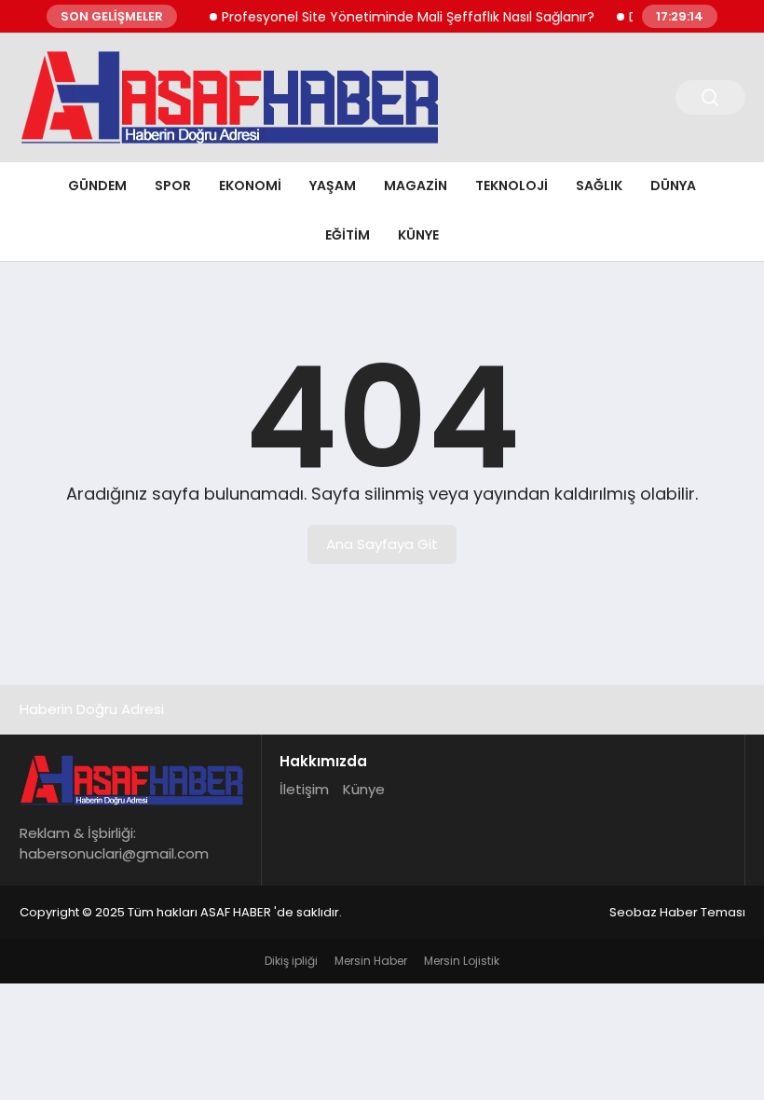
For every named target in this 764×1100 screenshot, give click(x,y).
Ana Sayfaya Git (382, 544)
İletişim (304, 789)
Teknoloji (511, 185)
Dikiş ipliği (291, 961)
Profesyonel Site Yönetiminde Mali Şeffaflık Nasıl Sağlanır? (397, 16)
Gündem (97, 185)
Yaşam (332, 185)
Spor (173, 185)
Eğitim (347, 235)
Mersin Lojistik (461, 961)
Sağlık (599, 185)
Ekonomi (250, 185)
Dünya (673, 185)
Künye (418, 235)
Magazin (415, 185)
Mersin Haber (370, 961)
